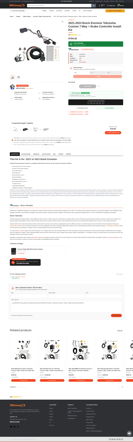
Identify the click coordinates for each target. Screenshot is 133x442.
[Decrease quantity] (70, 86)
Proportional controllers (16, 225)
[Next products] (122, 387)
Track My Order (90, 411)
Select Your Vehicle (115, 11)
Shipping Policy (90, 417)
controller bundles (112, 237)
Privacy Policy (89, 422)
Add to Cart (24, 380)
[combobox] (59, 5)
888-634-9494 (20, 88)
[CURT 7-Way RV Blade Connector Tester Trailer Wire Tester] (46, 129)
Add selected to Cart (114, 132)
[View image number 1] (12, 77)
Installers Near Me (99, 1)
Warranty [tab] (36, 154)
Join (102, 6)
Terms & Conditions (91, 425)
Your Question (15, 299)
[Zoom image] (62, 21)
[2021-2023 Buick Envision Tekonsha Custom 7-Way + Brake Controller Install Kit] (15, 129)
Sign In (103, 5)
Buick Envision (21, 277)
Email (87, 292)
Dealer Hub (91, 1)
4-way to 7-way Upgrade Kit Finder (75, 411)
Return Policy (89, 419)
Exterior (59, 10)
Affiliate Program (90, 428)
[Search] (93, 5)
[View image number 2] (18, 77)
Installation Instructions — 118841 (79, 114)
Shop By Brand (87, 10)
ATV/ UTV (51, 425)
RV (79, 10)
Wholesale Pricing (72, 415)
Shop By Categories (19, 11)
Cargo (74, 10)
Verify (98, 76)
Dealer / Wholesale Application (94, 431)
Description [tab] (15, 154)
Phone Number (51, 292)
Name (12, 292)
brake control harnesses (37, 237)
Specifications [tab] (25, 154)
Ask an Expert (29, 88)
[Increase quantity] (76, 86)
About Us (112, 1)
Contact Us (121, 1)
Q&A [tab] (54, 154)
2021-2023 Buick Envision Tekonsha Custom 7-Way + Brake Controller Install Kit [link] (75, 16)
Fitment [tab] (60, 154)
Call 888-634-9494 (22, 263)
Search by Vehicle (72, 408)
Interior (67, 10)
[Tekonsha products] (73, 49)
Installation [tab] (46, 154)
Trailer (51, 10)
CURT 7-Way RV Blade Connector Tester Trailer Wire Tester (29, 144)
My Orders (106, 1)
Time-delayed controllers (112, 225)
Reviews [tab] (68, 154)
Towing (44, 10)
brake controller (20, 230)
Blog (117, 1)
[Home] (17, 5)
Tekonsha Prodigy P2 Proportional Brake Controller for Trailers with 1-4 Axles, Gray (35, 142)
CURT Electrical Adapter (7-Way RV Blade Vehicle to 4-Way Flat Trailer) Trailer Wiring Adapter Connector (40, 140)
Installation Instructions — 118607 (79, 112)
